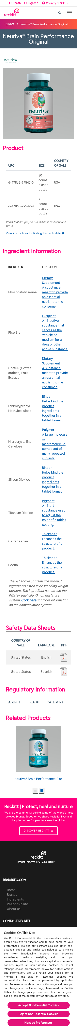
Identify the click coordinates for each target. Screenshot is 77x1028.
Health (16, 3)
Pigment (54, 513)
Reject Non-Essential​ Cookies (38, 1014)
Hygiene (32, 3)
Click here (28, 600)
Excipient (55, 332)
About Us (14, 909)
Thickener (52, 541)
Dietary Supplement (55, 292)
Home (11, 890)
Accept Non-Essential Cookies (38, 1005)
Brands (12, 895)
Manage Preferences (38, 1022)
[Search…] (59, 12)
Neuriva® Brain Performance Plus (38, 779)
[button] (35, 791)
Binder (52, 408)
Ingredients (15, 899)
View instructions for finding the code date (34, 233)
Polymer (55, 444)
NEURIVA (9, 24)
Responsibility (17, 904)
